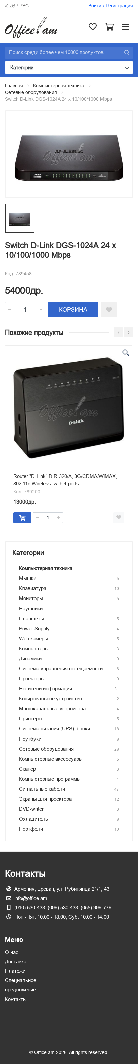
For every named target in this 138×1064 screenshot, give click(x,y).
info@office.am (30, 898)
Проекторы (32, 678)
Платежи (15, 971)
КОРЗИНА (73, 309)
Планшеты (31, 618)
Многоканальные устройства (52, 708)
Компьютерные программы (50, 779)
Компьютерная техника (58, 85)
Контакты (16, 999)
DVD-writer (31, 809)
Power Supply (34, 628)
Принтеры (30, 718)
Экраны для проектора (45, 799)
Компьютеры (34, 648)
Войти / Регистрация (110, 5)
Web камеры (33, 638)
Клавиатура (32, 588)
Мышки (27, 578)
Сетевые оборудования (31, 92)
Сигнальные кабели (42, 789)
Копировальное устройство (50, 698)
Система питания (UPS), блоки (54, 729)
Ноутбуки (30, 739)
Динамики (30, 658)
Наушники (31, 608)
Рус (24, 5)
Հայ (10, 5)
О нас (11, 952)
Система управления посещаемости (61, 668)
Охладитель (33, 819)
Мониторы (31, 598)
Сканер (27, 769)
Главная (14, 85)
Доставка (15, 961)
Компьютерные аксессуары (51, 759)
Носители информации (45, 688)
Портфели (31, 829)
